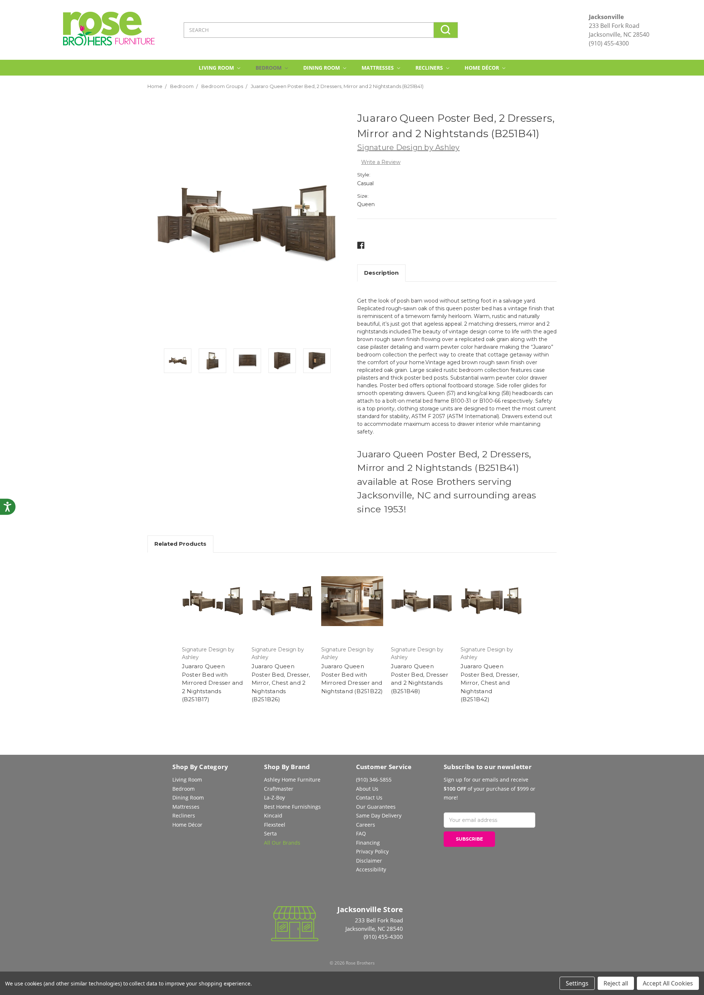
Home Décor (482, 67)
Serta (270, 833)
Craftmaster (278, 788)
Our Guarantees (376, 806)
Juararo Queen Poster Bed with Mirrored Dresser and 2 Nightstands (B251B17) (212, 683)
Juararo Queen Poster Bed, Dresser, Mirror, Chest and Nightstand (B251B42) (490, 683)
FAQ (361, 833)
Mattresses (378, 67)
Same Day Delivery (379, 815)
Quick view (212, 601)
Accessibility (371, 869)
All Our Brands (282, 842)
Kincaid (273, 815)
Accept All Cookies (668, 983)
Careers (365, 824)
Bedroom (269, 67)
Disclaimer (369, 860)
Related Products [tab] (180, 543)
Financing (368, 842)
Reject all (616, 983)
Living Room (217, 67)
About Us (367, 788)
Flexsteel (274, 824)
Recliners (429, 67)
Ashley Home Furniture (292, 779)
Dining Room (322, 67)
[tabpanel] (177, 361)
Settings (577, 983)
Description (381, 272)
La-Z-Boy (274, 797)
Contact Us (369, 797)
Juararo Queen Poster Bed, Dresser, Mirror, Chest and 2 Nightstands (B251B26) (281, 683)
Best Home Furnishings (292, 806)
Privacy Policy (372, 851)
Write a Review (380, 162)
